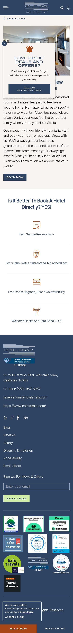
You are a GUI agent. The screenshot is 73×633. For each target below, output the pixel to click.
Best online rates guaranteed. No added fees (36, 263)
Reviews (9, 435)
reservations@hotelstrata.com (25, 397)
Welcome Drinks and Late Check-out (36, 321)
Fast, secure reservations (36, 234)
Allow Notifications (29, 89)
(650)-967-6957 (29, 389)
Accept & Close (14, 617)
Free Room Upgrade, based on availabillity (36, 292)
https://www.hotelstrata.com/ (24, 406)
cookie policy (26, 612)
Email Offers (12, 466)
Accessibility (12, 458)
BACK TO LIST (16, 18)
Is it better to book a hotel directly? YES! (36, 204)
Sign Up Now (16, 499)
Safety (8, 443)
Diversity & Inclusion (18, 450)
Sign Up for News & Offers (23, 476)
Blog (6, 427)
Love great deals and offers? (29, 61)
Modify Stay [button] (55, 628)
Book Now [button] (16, 178)
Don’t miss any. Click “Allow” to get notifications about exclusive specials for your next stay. (29, 75)
